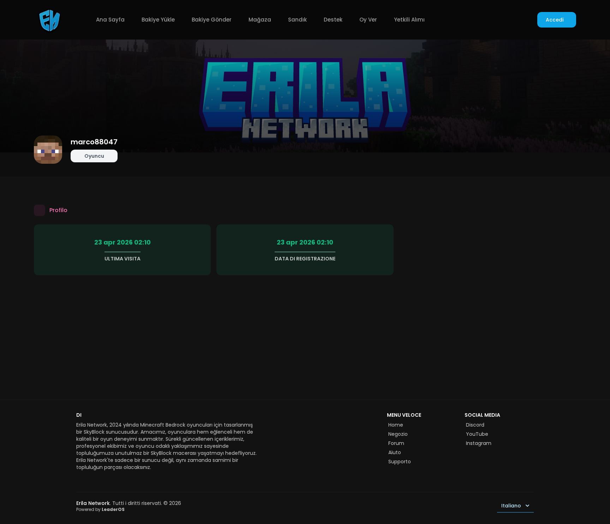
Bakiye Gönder (212, 19)
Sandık (297, 19)
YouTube (477, 434)
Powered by (100, 509)
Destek (333, 19)
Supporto (399, 461)
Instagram (478, 443)
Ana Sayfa (110, 19)
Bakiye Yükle (158, 19)
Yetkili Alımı (409, 19)
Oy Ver (368, 19)
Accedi (554, 19)
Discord (475, 424)
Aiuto (394, 452)
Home (395, 424)
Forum (396, 443)
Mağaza (260, 19)
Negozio (398, 434)
